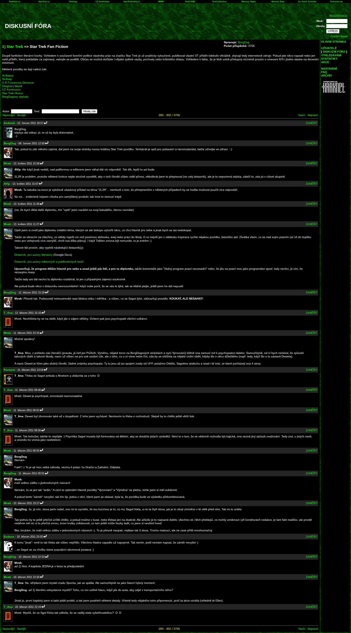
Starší (301, 115)
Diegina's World (12, 86)
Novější (21, 115)
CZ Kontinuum (102, 1)
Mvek (7, 163)
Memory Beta (277, 1)
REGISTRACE (338, 15)
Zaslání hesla (339, 36)
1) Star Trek (12, 46)
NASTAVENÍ (329, 68)
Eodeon (9, 536)
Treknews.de (336, 1)
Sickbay (73, 1)
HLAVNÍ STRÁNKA (333, 41)
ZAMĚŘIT (311, 123)
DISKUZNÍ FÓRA (334, 51)
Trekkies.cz (14, 1)
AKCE (325, 62)
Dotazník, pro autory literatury (33, 254)
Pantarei (9, 369)
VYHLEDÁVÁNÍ (331, 55)
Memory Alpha (249, 1)
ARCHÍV (326, 75)
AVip (7, 183)
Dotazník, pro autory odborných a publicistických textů (49, 261)
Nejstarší (313, 115)
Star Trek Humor (12, 93)
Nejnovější (8, 115)
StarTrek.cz (44, 1)
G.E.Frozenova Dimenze (18, 82)
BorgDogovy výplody (15, 96)
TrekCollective (219, 1)
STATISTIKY (329, 58)
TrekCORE (190, 1)
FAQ (324, 72)
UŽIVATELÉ (329, 48)
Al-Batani (8, 75)
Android (9, 123)
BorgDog (243, 42)
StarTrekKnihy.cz (131, 1)
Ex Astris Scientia (307, 1)
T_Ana (8, 312)
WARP (161, 1)
